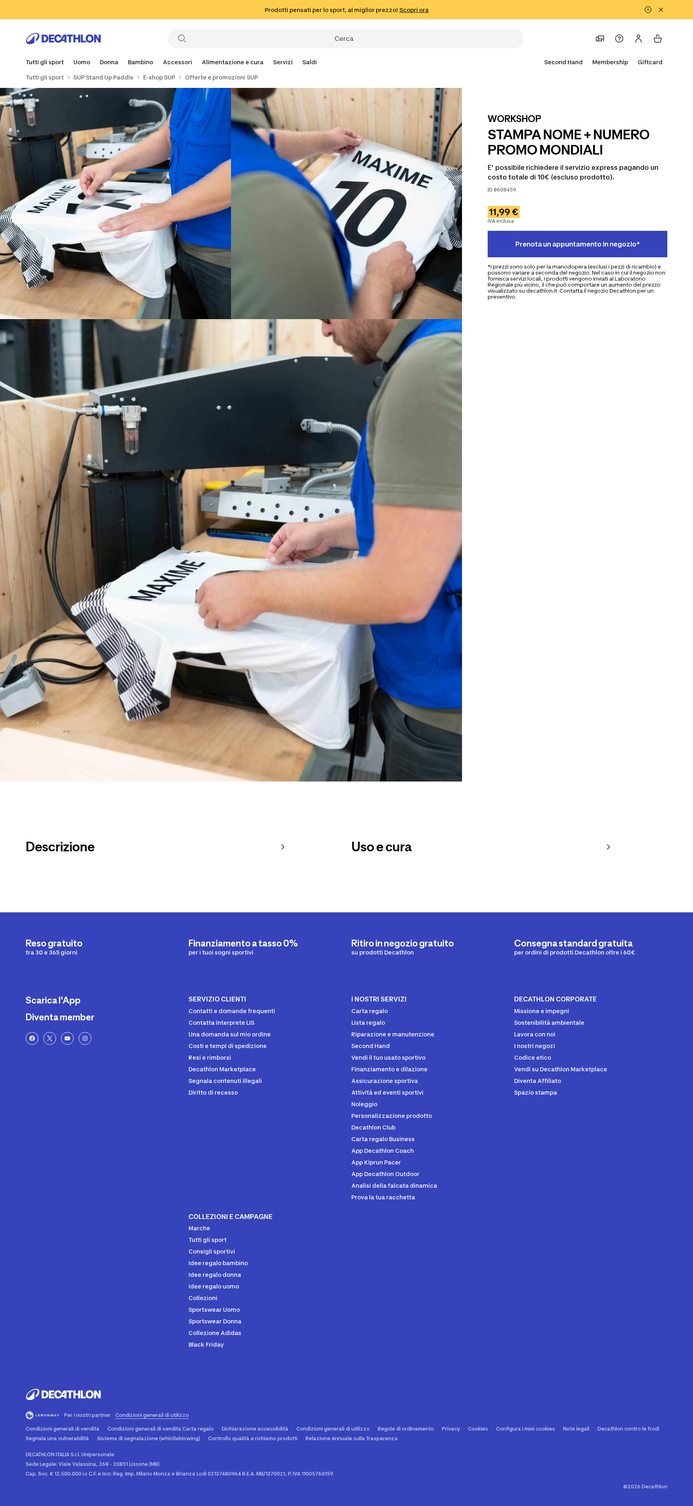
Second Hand (563, 62)
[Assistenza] (619, 38)
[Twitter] (49, 1038)
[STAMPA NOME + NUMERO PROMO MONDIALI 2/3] (115, 203)
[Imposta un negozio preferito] (600, 38)
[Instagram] (85, 1038)
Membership (610, 62)
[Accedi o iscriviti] (638, 38)
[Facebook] (32, 1038)
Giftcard (650, 62)
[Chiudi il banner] (660, 9)
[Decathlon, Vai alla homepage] (63, 38)
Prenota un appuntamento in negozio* (577, 244)
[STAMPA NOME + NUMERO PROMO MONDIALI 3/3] (231, 550)
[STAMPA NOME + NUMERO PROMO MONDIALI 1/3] (346, 203)
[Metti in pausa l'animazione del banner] (648, 9)
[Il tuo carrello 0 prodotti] (657, 38)
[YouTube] (67, 1038)
